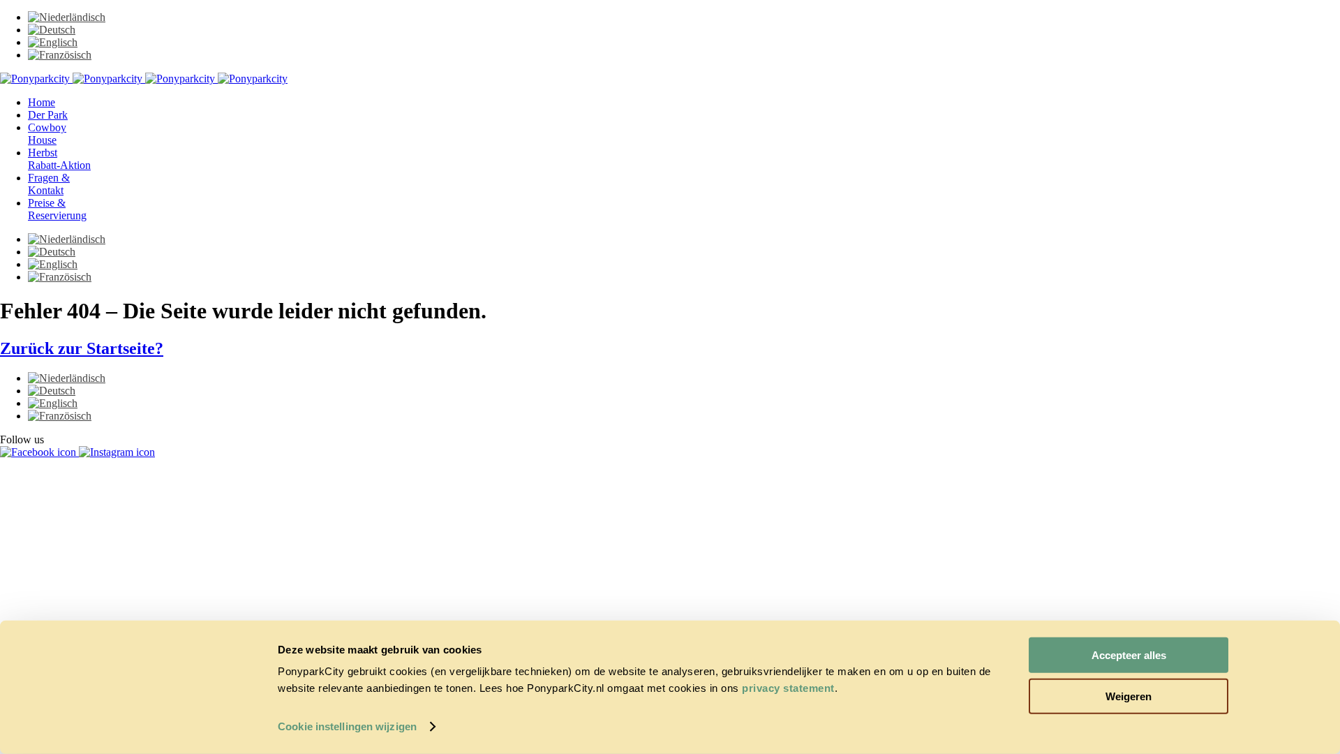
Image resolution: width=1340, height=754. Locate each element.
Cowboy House (47, 133)
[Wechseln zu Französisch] (59, 55)
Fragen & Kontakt (49, 184)
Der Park (48, 115)
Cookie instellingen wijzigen (347, 726)
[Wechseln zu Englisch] (52, 42)
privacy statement (788, 688)
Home (41, 102)
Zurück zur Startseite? (81, 348)
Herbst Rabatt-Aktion (59, 159)
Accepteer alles (1129, 655)
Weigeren (1129, 696)
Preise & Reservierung (57, 209)
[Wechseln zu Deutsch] (51, 30)
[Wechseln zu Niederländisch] (66, 17)
